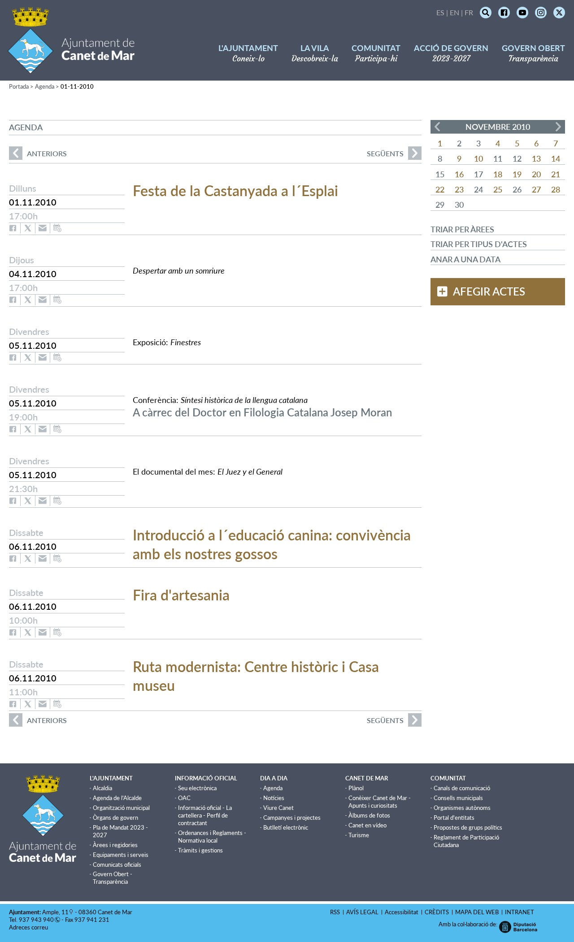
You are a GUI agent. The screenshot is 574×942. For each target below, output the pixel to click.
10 (478, 158)
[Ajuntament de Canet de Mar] (71, 68)
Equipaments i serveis (120, 854)
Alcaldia (102, 788)
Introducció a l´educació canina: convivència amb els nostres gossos (272, 544)
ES (440, 12)
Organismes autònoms (462, 807)
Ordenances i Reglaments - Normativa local (212, 836)
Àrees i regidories (115, 844)
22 (439, 189)
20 (536, 174)
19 (517, 174)
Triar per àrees (462, 229)
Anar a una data (465, 259)
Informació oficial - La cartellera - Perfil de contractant (205, 815)
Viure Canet (278, 807)
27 (536, 189)
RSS (335, 912)
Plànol (356, 788)
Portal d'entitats (454, 817)
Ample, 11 (55, 912)
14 (555, 158)
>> (558, 126)
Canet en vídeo (367, 825)
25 (497, 189)
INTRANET (519, 912)
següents (385, 153)
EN (454, 12)
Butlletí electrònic (285, 827)
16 (459, 174)
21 (555, 174)
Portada (19, 86)
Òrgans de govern (115, 817)
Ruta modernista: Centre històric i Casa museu (256, 676)
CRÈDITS (437, 912)
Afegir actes (489, 291)
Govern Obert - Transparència (112, 877)
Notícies (273, 797)
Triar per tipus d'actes (478, 244)
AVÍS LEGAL (362, 912)
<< (437, 126)
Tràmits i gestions (200, 850)
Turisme (358, 835)
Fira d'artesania (181, 595)
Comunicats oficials (117, 864)
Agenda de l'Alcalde (117, 797)
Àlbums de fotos (369, 815)
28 (555, 189)
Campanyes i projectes (292, 817)
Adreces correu (29, 927)
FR (469, 12)
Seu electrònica (197, 788)
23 (459, 189)
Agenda (44, 86)
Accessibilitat (401, 912)
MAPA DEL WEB (477, 912)
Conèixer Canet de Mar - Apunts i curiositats (379, 801)
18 (497, 174)
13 (536, 158)
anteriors (38, 153)
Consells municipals (458, 797)
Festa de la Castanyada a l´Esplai (235, 190)
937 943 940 (36, 919)
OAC (184, 797)
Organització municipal (121, 807)
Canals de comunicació (462, 788)
